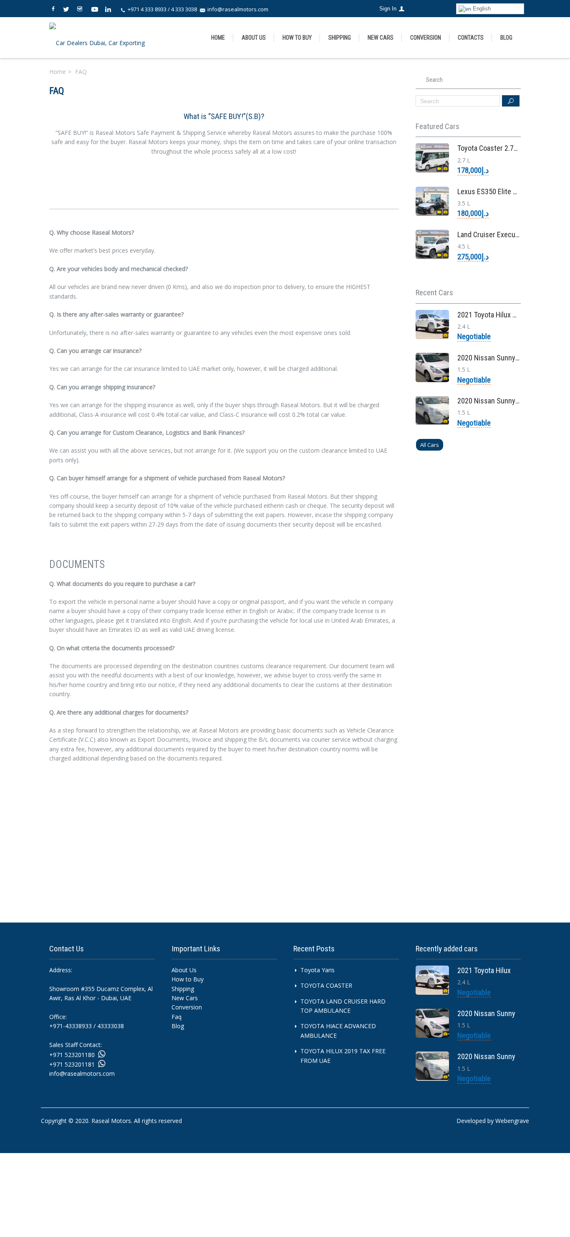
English (481, 8)
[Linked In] (109, 7)
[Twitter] (69, 7)
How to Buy (297, 37)
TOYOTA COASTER (326, 985)
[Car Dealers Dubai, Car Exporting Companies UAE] (102, 37)
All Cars (429, 445)
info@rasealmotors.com (237, 9)
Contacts (471, 37)
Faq (177, 1017)
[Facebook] (55, 7)
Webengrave (512, 1121)
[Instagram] (82, 7)
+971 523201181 (72, 1064)
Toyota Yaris (317, 970)
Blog (506, 37)
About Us (254, 37)
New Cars (380, 37)
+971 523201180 (72, 1055)
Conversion (425, 37)
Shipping (183, 989)
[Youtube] (95, 7)
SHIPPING (339, 37)
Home (218, 37)
